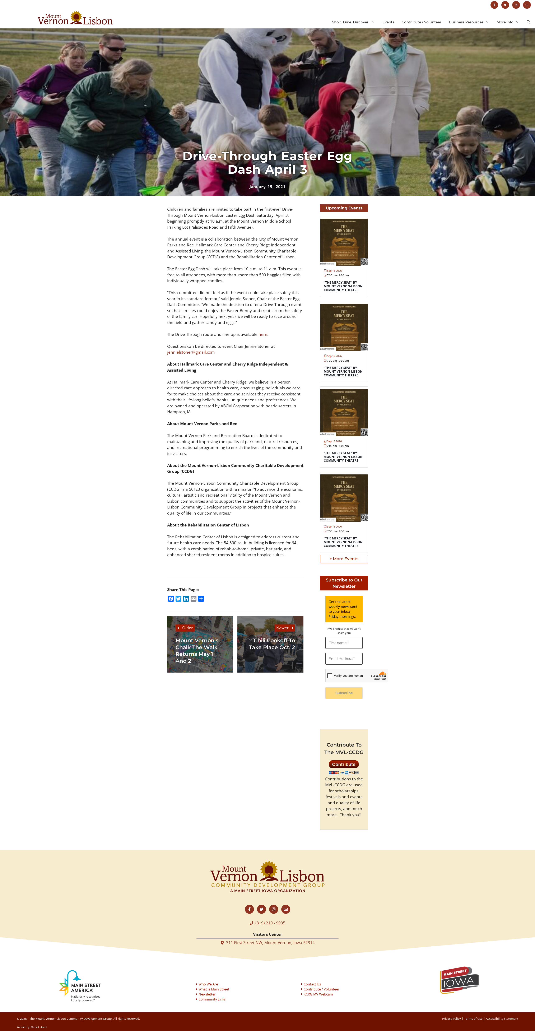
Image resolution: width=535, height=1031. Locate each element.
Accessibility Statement (502, 1019)
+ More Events (344, 558)
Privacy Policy (451, 1019)
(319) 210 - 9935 (270, 923)
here (263, 334)
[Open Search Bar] (528, 22)
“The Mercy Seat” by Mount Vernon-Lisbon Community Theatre (343, 286)
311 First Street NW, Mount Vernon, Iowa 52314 (270, 942)
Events (388, 22)
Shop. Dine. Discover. (350, 22)
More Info (505, 22)
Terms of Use (473, 1019)
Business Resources (466, 22)
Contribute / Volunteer (421, 22)
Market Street (39, 1027)
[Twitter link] (505, 5)
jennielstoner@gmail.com (191, 352)
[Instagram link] (516, 5)
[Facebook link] (494, 5)
